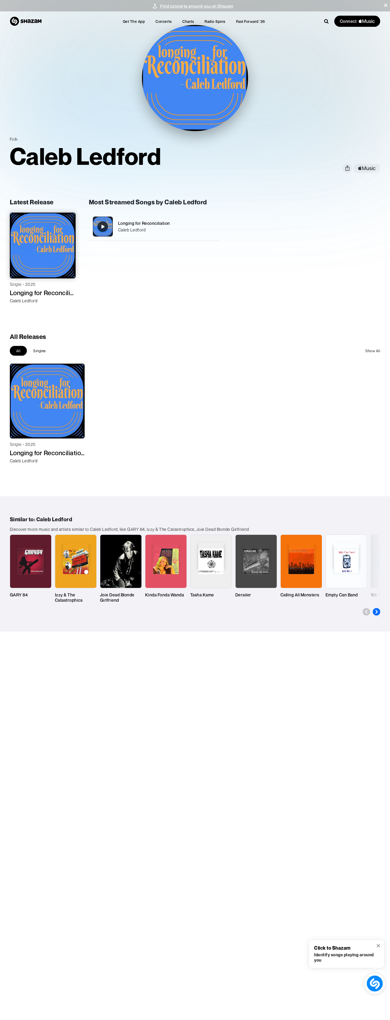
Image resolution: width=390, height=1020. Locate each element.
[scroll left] (366, 612)
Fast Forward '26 (250, 21)
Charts (188, 21)
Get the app (134, 21)
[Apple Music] (19, 310)
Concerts (163, 21)
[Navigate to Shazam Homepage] (26, 21)
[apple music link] (366, 168)
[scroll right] (376, 612)
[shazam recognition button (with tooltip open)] (374, 983)
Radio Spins (215, 21)
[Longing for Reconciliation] (154, 226)
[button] (385, 5)
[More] (212, 226)
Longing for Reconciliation (144, 223)
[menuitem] (134, 21)
